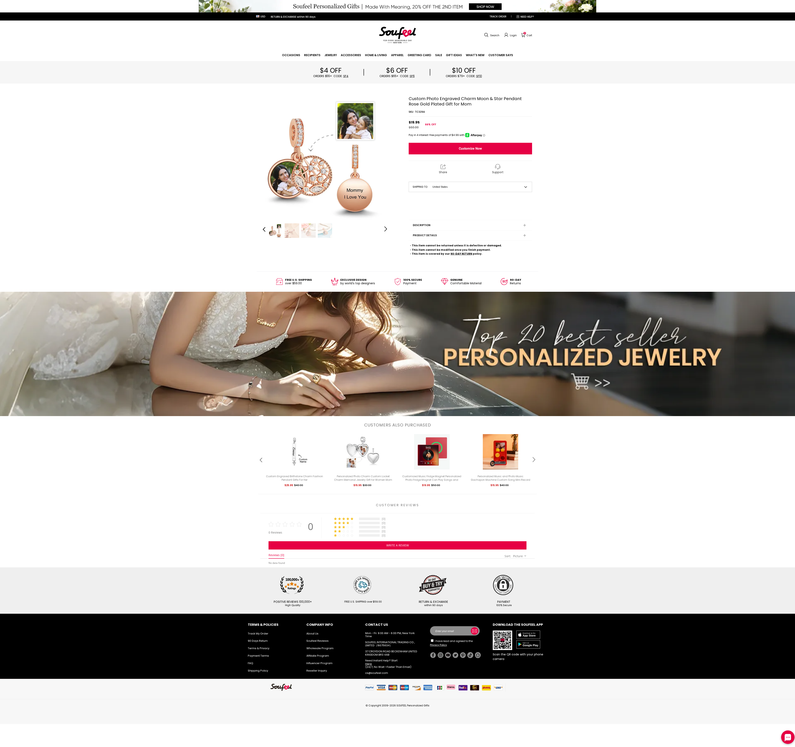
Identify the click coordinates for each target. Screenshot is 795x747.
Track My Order (258, 634)
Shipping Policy (258, 671)
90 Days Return (258, 641)
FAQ (250, 663)
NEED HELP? (527, 16)
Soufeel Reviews (317, 641)
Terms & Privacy (258, 648)
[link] (291, 55)
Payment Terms (258, 656)
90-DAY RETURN (461, 253)
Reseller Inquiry (316, 671)
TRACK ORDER (497, 16)
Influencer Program (319, 663)
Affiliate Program (317, 656)
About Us (312, 634)
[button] (491, 35)
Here (368, 664)
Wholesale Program (320, 648)
